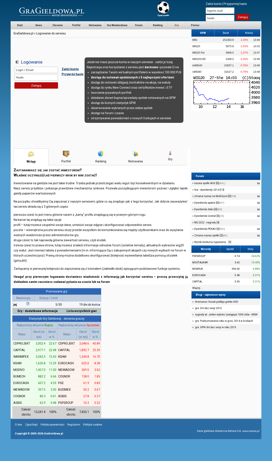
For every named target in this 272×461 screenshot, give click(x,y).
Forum (139, 25)
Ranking (158, 25)
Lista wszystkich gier (82, 311)
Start (20, 25)
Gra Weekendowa (117, 25)
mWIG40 (197, 65)
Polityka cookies (92, 424)
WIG (194, 39)
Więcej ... (197, 288)
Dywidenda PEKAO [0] (209, 228)
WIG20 (196, 46)
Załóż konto (214, 4)
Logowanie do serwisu (51, 33)
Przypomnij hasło (235, 4)
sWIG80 (196, 71)
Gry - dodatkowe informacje (37, 311)
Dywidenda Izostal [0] (209, 215)
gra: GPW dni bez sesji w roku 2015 (215, 327)
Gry (170, 159)
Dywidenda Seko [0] (208, 209)
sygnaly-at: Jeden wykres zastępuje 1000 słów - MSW (226, 314)
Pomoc (195, 25)
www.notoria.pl (250, 431)
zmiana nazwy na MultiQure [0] (215, 196)
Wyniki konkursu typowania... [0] (212, 242)
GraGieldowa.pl (23, 33)
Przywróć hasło (73, 74)
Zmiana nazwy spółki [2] (210, 235)
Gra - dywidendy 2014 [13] (209, 189)
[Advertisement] (101, 47)
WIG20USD (199, 59)
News (38, 25)
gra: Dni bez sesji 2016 (208, 308)
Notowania (95, 25)
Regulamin (73, 424)
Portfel (76, 25)
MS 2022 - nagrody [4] (206, 222)
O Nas (18, 424)
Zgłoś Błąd (31, 424)
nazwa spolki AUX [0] (209, 183)
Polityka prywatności (52, 424)
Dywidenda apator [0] (209, 202)
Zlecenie (57, 25)
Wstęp (31, 161)
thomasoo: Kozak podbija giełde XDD (216, 301)
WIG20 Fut (198, 52)
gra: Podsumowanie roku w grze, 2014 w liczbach (224, 320)
